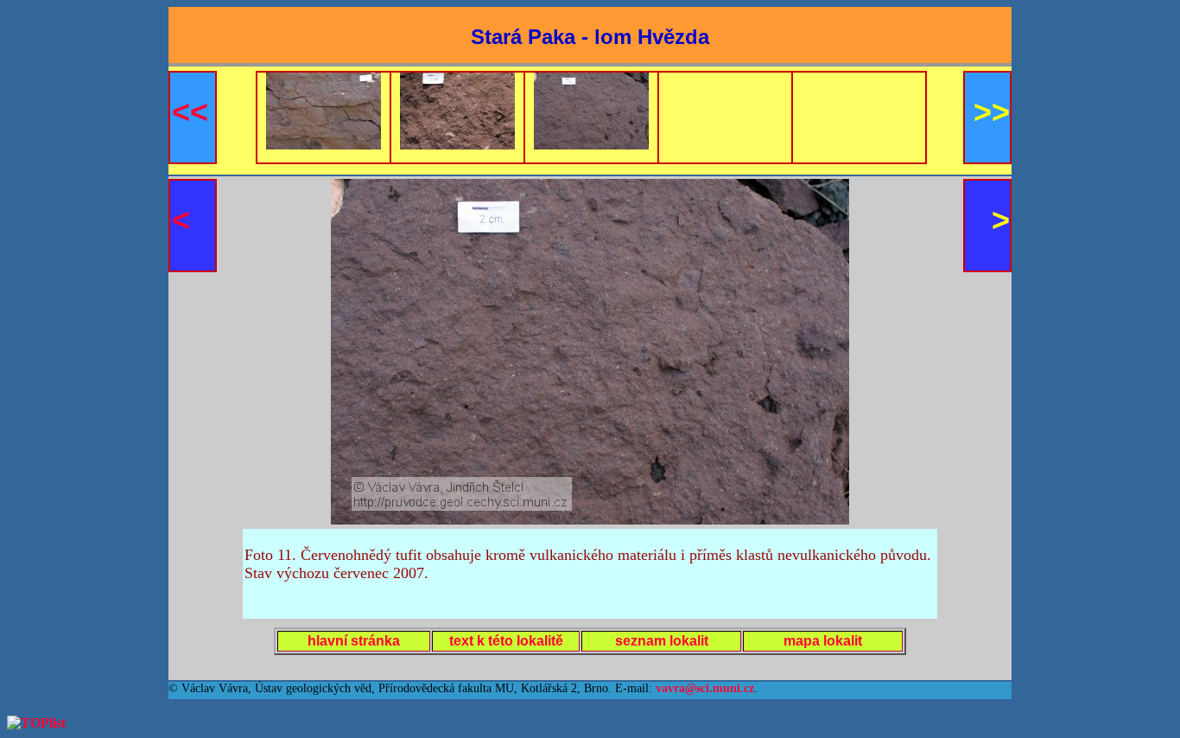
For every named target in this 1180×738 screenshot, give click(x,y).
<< (190, 112)
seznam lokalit (661, 640)
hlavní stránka (354, 640)
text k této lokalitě (506, 640)
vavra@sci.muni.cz (705, 688)
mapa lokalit (822, 640)
